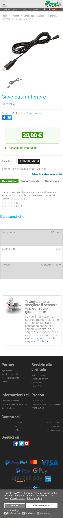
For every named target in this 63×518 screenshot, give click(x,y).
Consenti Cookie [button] (42, 505)
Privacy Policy (37, 386)
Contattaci (43, 341)
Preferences (13, 513)
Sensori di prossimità (10, 378)
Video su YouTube (26, 443)
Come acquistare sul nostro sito (15, 404)
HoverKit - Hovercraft (10, 374)
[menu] (4, 4)
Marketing (45, 513)
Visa (49, 463)
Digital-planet (7, 370)
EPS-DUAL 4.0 (37, 400)
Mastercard (33, 463)
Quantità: (6, 161)
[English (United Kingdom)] (58, 9)
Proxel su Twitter (21, 443)
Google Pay (40, 471)
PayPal (16, 463)
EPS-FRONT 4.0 (37, 408)
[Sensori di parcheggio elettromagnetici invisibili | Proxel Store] (52, 4)
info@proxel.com (54, 430)
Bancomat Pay (31, 488)
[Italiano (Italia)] (44, 9)
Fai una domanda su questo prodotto (47, 174)
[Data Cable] (14, 83)
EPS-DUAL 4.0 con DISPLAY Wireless (46, 404)
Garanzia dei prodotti (39, 378)
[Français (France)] (49, 9)
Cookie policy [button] (17, 498)
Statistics (30, 513)
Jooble (4, 381)
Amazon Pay (27, 479)
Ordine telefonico (8, 408)
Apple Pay (23, 471)
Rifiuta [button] (14, 505)
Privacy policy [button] (34, 498)
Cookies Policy (37, 382)
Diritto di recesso (38, 375)
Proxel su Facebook (15, 443)
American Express (48, 479)
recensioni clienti (35, 113)
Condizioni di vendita (10, 400)
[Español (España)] (53, 9)
